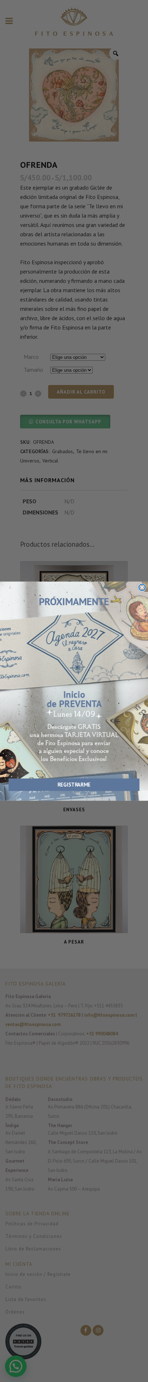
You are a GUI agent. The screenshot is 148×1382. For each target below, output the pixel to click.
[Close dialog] (142, 587)
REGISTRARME (74, 784)
